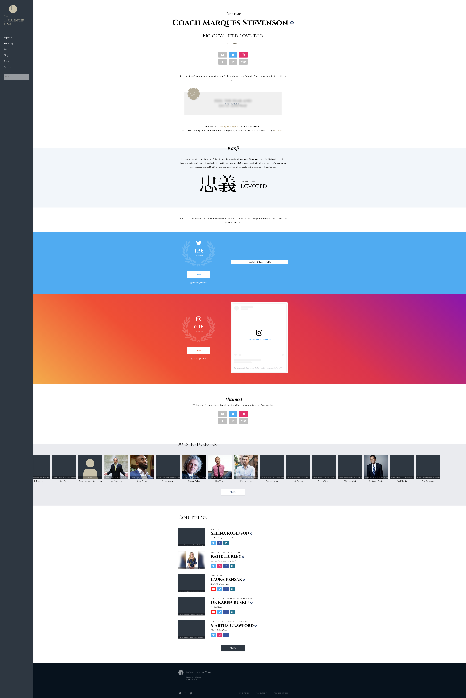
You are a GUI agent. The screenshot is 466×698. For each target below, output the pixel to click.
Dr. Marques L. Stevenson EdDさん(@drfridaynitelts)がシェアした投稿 (261, 368)
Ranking (8, 43)
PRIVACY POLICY (261, 693)
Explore (8, 37)
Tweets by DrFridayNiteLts (259, 262)
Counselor (233, 43)
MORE (233, 492)
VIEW (198, 274)
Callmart (278, 130)
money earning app (229, 126)
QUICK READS (244, 693)
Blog (6, 55)
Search (7, 49)
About (7, 61)
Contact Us (10, 67)
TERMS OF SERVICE (281, 693)
